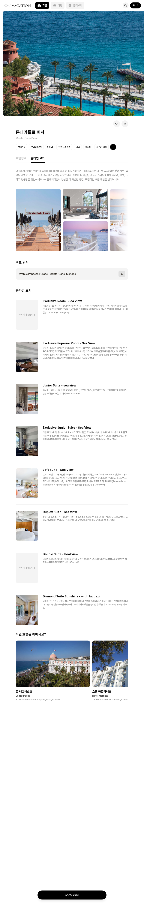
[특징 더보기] (113, 147)
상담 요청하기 (72, 894)
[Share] (125, 123)
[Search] (126, 5)
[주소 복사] (121, 274)
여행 (60, 5)
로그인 (135, 5)
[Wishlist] (116, 123)
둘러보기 (77, 5)
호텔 (44, 5)
